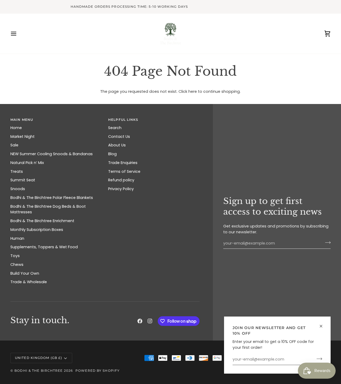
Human (17, 238)
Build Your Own (24, 273)
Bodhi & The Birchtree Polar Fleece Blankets (51, 197)
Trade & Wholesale (28, 282)
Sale (14, 145)
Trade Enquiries (122, 162)
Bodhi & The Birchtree (38, 371)
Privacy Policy (121, 188)
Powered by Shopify (97, 371)
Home (16, 127)
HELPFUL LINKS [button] (123, 120)
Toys (15, 255)
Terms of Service (124, 171)
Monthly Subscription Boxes (36, 229)
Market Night (22, 136)
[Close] (323, 326)
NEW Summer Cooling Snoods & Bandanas (51, 154)
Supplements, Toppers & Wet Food (44, 247)
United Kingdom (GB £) (38, 358)
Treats (16, 171)
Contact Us (119, 136)
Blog (112, 154)
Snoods (17, 188)
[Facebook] (139, 321)
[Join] (317, 358)
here (192, 91)
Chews (16, 264)
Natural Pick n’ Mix (27, 162)
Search (114, 127)
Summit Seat (22, 180)
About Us (117, 145)
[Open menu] (18, 34)
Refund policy (121, 180)
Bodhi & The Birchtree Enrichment (42, 220)
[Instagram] (150, 321)
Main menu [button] (21, 120)
